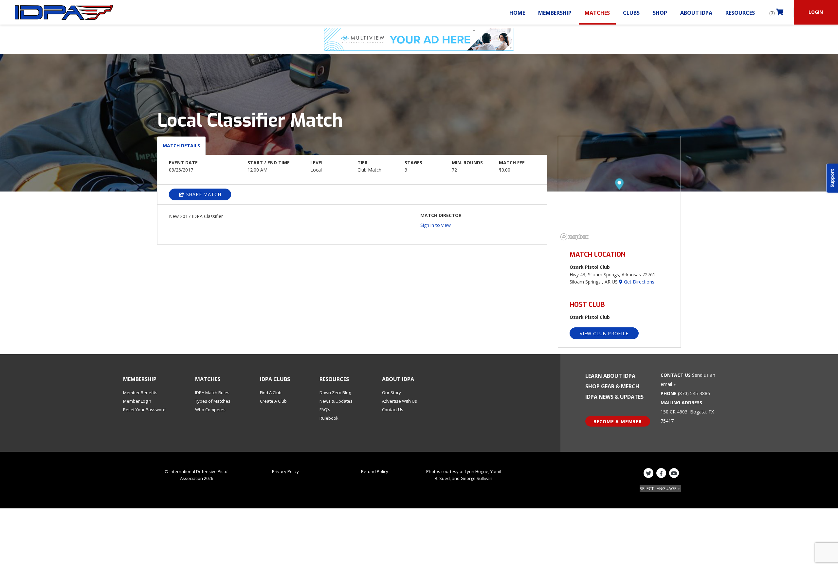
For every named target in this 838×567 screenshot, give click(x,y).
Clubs (631, 12)
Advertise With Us (399, 401)
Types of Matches (212, 401)
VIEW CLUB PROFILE (604, 333)
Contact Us (392, 409)
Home (517, 12)
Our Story (391, 392)
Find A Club (271, 392)
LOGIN (816, 12)
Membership (555, 12)
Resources (740, 12)
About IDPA (696, 12)
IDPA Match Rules (212, 392)
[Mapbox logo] (574, 237)
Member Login (137, 401)
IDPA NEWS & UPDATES (614, 396)
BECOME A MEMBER (617, 421)
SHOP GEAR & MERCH (612, 386)
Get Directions (638, 282)
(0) (772, 12)
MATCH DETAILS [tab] (181, 145)
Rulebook (328, 418)
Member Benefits (140, 392)
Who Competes (210, 409)
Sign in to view (435, 225)
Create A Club (273, 401)
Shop (660, 12)
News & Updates (336, 401)
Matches (597, 12)
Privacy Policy (285, 471)
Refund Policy (374, 471)
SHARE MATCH (203, 194)
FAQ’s (324, 409)
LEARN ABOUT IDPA (610, 375)
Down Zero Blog (335, 392)
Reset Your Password (144, 409)
